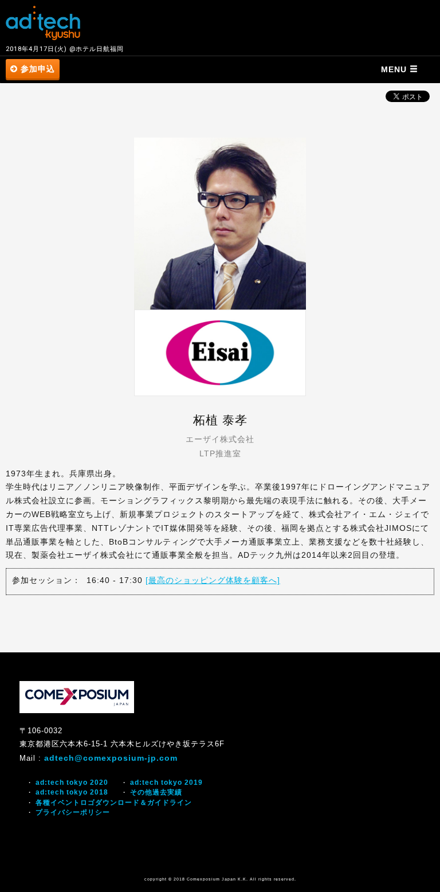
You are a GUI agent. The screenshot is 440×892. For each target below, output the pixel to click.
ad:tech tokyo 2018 (72, 792)
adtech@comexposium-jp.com (111, 757)
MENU (395, 69)
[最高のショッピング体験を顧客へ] (213, 580)
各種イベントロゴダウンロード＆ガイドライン (114, 803)
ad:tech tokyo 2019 (166, 782)
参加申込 (36, 68)
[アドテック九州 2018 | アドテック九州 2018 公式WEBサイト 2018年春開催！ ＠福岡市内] (43, 23)
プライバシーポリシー (73, 812)
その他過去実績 (156, 792)
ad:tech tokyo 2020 (72, 782)
